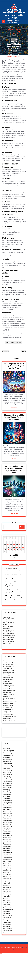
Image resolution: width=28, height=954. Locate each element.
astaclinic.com (7, 713)
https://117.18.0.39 (8, 622)
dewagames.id (7, 778)
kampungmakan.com (8, 672)
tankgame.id (6, 911)
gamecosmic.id (7, 826)
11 (8, 545)
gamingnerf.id (7, 845)
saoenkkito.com (7, 668)
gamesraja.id (6, 768)
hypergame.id (7, 908)
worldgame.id (7, 841)
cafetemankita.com (8, 685)
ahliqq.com (6, 621)
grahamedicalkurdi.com (9, 716)
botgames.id (6, 872)
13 (14, 545)
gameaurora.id (7, 824)
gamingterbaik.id (7, 759)
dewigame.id (6, 796)
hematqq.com (7, 643)
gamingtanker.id (7, 857)
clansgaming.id (7, 850)
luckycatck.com (7, 674)
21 (17, 547)
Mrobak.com (6, 681)
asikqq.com (6, 617)
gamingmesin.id (7, 919)
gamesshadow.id (8, 767)
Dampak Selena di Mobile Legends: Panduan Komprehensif (12, 584)
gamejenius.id (7, 794)
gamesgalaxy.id (7, 811)
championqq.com (8, 639)
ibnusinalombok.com (9, 715)
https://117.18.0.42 (8, 626)
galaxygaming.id (7, 807)
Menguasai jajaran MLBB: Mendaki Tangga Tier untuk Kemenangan (14, 417)
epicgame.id (6, 904)
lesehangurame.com (8, 661)
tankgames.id (7, 880)
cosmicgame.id (7, 835)
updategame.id (7, 837)
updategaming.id (7, 813)
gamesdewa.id (7, 772)
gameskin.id (6, 883)
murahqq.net (6, 628)
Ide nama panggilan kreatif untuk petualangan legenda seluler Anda (14, 366)
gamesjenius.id (7, 774)
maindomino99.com (8, 632)
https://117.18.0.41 (8, 630)
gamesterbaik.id (7, 776)
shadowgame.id (7, 800)
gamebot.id (6, 893)
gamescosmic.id (7, 815)
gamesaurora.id (7, 809)
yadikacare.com (7, 711)
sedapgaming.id (7, 770)
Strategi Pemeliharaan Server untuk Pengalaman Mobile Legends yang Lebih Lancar (13, 576)
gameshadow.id (7, 787)
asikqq (5, 731)
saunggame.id (7, 798)
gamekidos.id (7, 917)
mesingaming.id (7, 928)
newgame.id (6, 833)
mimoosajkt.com (7, 689)
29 (20, 549)
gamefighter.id (7, 891)
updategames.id (7, 822)
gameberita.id (7, 830)
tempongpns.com (8, 664)
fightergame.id (7, 902)
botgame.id (6, 898)
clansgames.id (7, 869)
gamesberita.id (7, 817)
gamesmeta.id (7, 861)
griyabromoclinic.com (9, 720)
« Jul (13, 557)
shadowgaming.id (8, 765)
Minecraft (13, 22)
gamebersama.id (7, 785)
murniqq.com (6, 645)
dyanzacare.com (7, 718)
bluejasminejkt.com (8, 679)
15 (20, 545)
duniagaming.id (7, 757)
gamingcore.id (7, 922)
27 (14, 549)
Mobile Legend (14, 24)
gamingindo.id (7, 924)
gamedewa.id (7, 793)
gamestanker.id (7, 915)
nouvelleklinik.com (8, 705)
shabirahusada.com (8, 709)
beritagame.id (7, 839)
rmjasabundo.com (8, 687)
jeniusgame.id (7, 843)
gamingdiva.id (7, 926)
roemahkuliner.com (8, 666)
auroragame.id (7, 832)
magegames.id (7, 876)
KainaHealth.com (7, 707)
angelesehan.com (8, 677)
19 (11, 547)
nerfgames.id (7, 870)
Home (10, 18)
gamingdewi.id (7, 752)
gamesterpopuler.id (8, 750)
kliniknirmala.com (8, 703)
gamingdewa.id (7, 754)
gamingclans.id (7, 848)
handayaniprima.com (8, 670)
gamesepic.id (7, 867)
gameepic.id (6, 896)
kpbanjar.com (6, 700)
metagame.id (6, 900)
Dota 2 (16, 18)
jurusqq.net (6, 624)
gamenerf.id (6, 885)
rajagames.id (6, 789)
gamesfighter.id (7, 863)
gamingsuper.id (7, 930)
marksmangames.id (8, 882)
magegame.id (7, 906)
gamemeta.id (6, 889)
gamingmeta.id (7, 854)
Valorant (13, 26)
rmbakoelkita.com (8, 676)
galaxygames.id (7, 820)
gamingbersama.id (8, 755)
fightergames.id (7, 874)
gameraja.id (6, 791)
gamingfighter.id (7, 859)
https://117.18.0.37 (8, 637)
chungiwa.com (7, 692)
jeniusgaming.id (7, 761)
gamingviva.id (7, 932)
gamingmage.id (7, 852)
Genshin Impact (14, 20)
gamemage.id (7, 895)
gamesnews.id (7, 819)
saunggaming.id (7, 763)
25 (8, 549)
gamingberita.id (7, 804)
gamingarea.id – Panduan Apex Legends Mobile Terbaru (14, 15)
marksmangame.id (8, 909)
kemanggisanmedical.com (10, 702)
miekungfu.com (7, 683)
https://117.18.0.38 (8, 634)
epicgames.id (7, 878)
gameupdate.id (7, 828)
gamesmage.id (7, 865)
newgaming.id (7, 806)
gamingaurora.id (7, 802)
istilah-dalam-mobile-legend (13, 342)
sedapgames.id (7, 781)
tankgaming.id (7, 913)
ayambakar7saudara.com (10, 663)
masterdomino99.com (9, 635)
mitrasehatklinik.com (9, 698)
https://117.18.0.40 (8, 641)
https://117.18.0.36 (8, 619)
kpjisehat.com (7, 696)
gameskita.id (6, 748)
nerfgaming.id (7, 856)
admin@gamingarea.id (13, 56)
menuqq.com (6, 647)
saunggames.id (7, 780)
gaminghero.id (7, 921)
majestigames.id (7, 783)
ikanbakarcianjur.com (8, 694)
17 (5, 547)
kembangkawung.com (9, 690)
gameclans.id (7, 887)
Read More (14, 407)
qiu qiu (5, 733)
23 (23, 547)
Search (14, 522)
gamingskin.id (7, 846)
